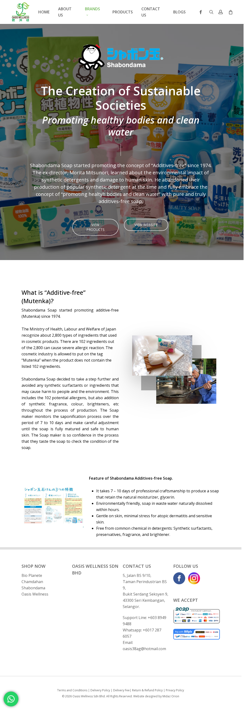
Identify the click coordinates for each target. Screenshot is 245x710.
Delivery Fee (121, 690)
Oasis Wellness (35, 594)
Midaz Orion (170, 696)
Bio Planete (32, 575)
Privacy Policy (175, 690)
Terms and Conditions (72, 690)
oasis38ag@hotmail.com (144, 648)
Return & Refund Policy (147, 690)
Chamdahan (32, 581)
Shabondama (33, 588)
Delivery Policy (100, 690)
